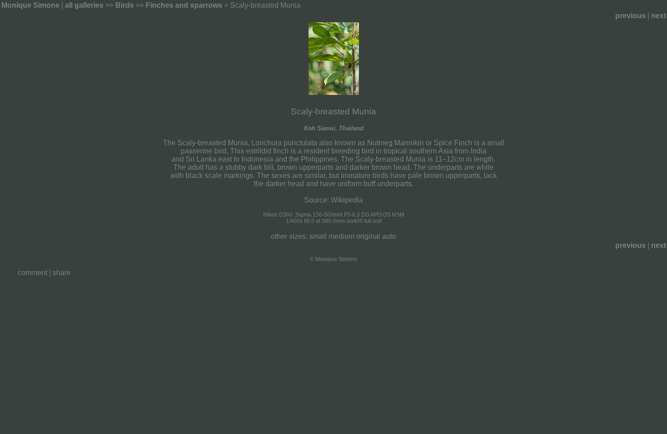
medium (341, 236)
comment (32, 272)
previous (630, 16)
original (368, 236)
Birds (124, 5)
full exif (373, 221)
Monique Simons (30, 5)
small (318, 236)
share (62, 272)
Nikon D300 (278, 215)
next (658, 16)
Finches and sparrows (184, 5)
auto (389, 236)
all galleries (84, 5)
